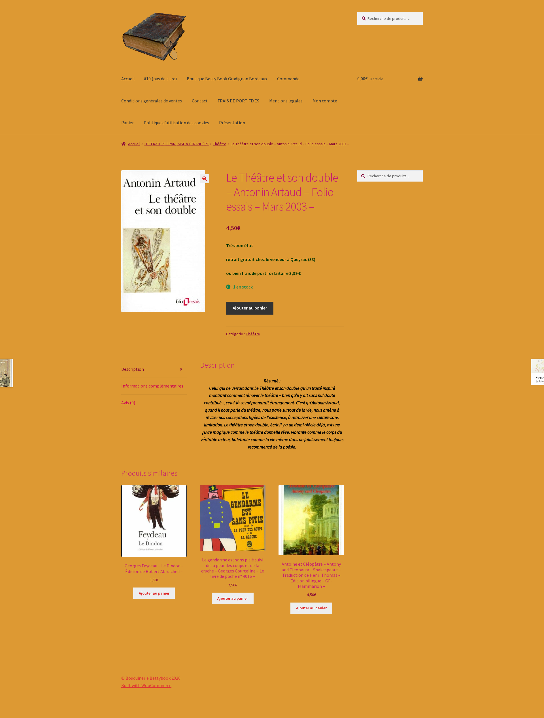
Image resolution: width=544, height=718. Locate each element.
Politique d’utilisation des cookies (176, 122)
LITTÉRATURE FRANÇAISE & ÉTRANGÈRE (176, 143)
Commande (288, 78)
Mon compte (325, 101)
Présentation (232, 122)
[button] (204, 178)
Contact (200, 101)
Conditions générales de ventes (151, 101)
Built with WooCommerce (146, 685)
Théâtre (219, 143)
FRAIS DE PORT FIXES (238, 101)
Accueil (128, 78)
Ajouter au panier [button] (154, 593)
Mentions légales (286, 101)
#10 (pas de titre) (160, 78)
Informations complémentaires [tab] (152, 386)
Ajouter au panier (250, 308)
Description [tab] (132, 369)
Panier (127, 122)
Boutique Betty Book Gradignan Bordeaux (227, 78)
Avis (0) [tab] (128, 402)
